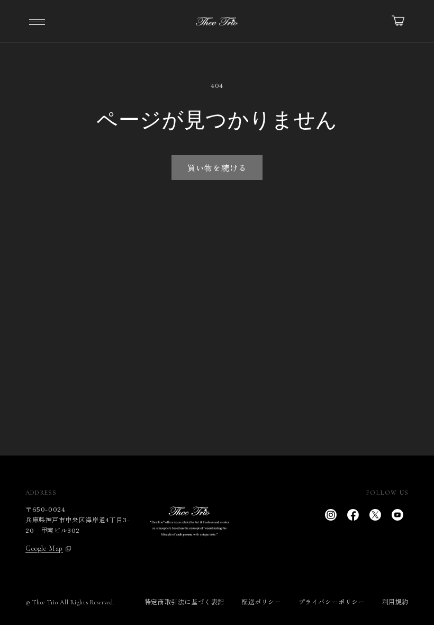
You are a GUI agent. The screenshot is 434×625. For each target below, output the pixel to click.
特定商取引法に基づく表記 (184, 601)
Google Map (44, 548)
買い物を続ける (217, 167)
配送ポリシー (261, 601)
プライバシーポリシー (332, 601)
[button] (37, 21)
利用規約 (395, 601)
